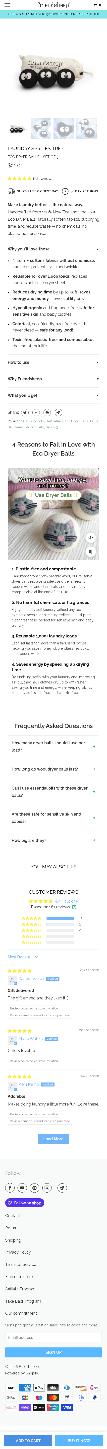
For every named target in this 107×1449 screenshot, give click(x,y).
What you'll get (22, 395)
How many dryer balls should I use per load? (48, 747)
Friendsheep (29, 1367)
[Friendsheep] (53, 5)
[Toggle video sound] (90, 537)
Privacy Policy (18, 1252)
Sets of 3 (52, 427)
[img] (20, 970)
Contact (12, 1215)
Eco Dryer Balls (76, 421)
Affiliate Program (20, 1289)
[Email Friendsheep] (63, 1188)
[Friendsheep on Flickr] (55, 1188)
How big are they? (29, 840)
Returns (12, 1228)
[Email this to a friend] (58, 412)
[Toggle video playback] (90, 551)
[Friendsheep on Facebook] (11, 1188)
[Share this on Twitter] (24, 412)
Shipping (13, 1240)
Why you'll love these (29, 249)
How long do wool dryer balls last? (45, 769)
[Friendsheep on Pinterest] (35, 1188)
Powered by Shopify (21, 1373)
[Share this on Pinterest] (46, 412)
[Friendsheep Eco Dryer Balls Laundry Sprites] (53, 70)
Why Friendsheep (25, 379)
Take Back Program (23, 1301)
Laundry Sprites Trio (35, 148)
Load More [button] (53, 1139)
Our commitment (21, 1313)
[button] (20, 178)
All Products (34, 421)
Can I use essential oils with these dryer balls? (50, 792)
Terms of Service (20, 1264)
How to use (18, 362)
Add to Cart (28, 1440)
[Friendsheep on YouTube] (23, 1188)
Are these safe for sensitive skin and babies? (46, 818)
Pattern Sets (35, 427)
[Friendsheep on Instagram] (48, 1188)
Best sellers (54, 421)
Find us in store (19, 1276)
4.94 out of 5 (66, 901)
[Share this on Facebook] (35, 412)
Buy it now (79, 1440)
